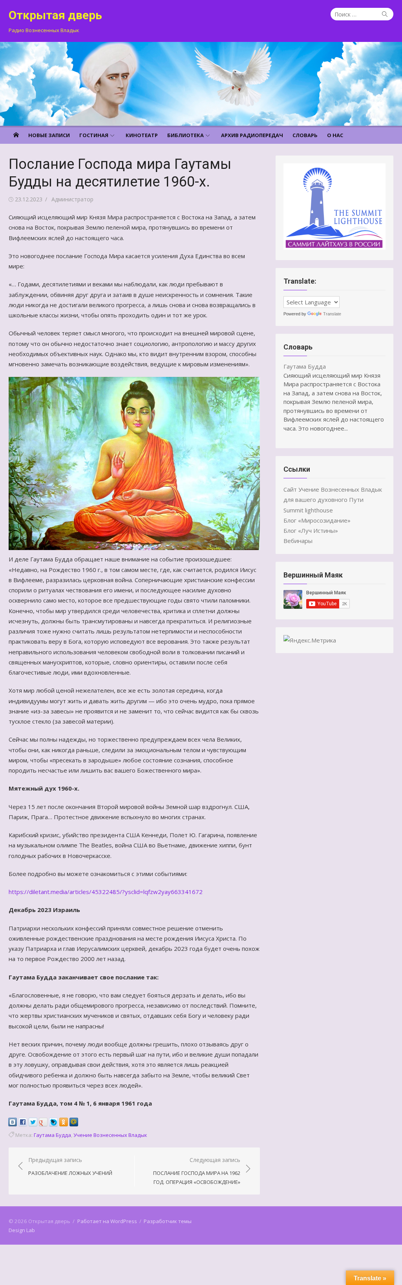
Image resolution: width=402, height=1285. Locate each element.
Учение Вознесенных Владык (110, 1134)
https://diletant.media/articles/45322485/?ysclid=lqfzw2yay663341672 (106, 892)
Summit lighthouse (308, 510)
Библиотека (185, 135)
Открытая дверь (55, 15)
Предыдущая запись (70, 1166)
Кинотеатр (142, 135)
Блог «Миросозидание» (317, 520)
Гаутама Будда (52, 1134)
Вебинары (297, 541)
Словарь (305, 135)
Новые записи (49, 135)
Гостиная (93, 135)
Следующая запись (196, 1170)
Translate (332, 313)
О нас (335, 135)
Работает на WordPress (107, 1221)
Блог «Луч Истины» (310, 530)
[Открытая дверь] (201, 83)
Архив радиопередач (252, 135)
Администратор (72, 199)
